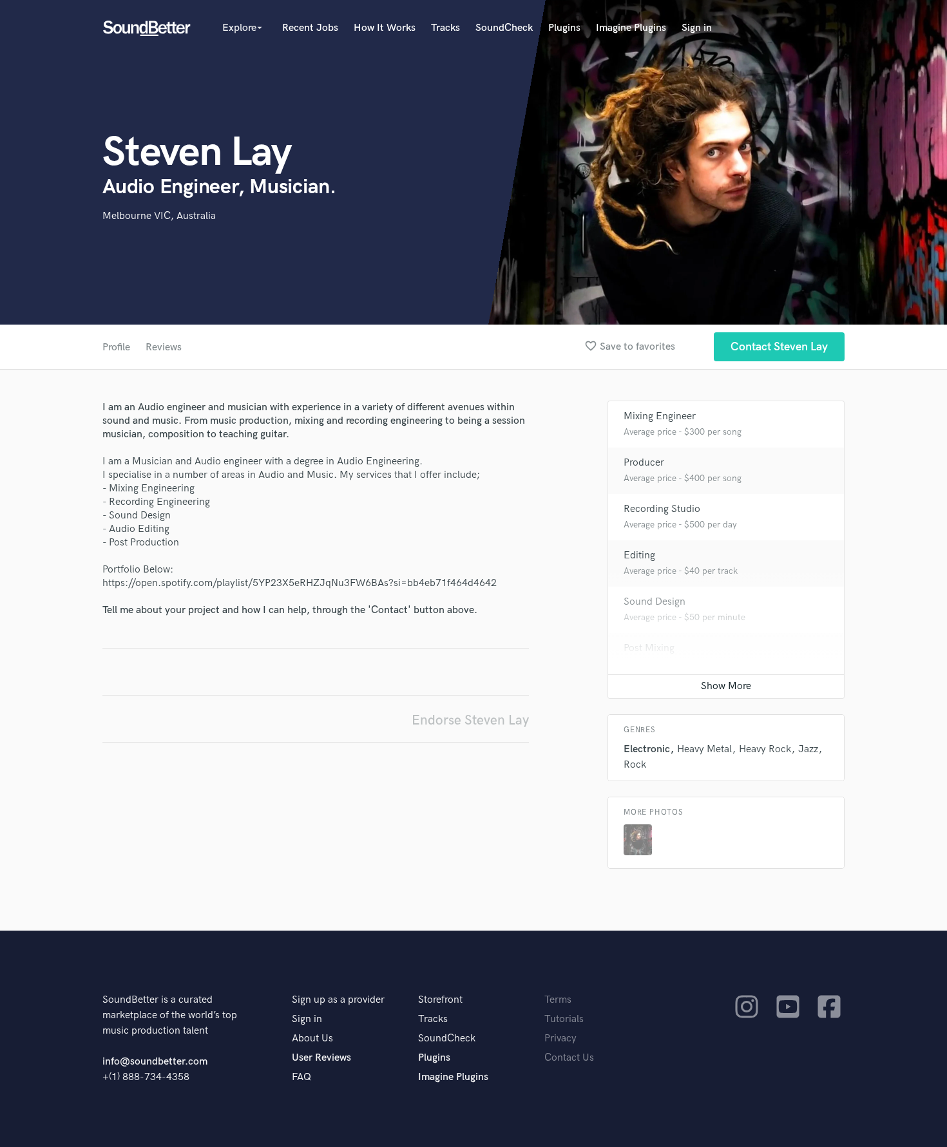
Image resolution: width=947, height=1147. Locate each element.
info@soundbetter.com (154, 1062)
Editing (639, 555)
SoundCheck (504, 28)
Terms (557, 1000)
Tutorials (564, 1019)
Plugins (564, 28)
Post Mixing (649, 648)
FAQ (301, 1077)
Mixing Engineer (660, 416)
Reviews (164, 347)
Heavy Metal (704, 749)
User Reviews (321, 1058)
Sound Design (654, 602)
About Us (312, 1038)
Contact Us (569, 1058)
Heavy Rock (765, 749)
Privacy (560, 1038)
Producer (644, 463)
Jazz (808, 749)
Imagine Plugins (631, 28)
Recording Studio (662, 509)
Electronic (647, 749)
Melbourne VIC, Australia (159, 216)
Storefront (440, 1000)
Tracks (445, 28)
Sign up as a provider (338, 1000)
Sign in (697, 28)
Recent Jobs (310, 28)
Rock (635, 765)
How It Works (385, 28)
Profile (116, 347)
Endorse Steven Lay (470, 720)
